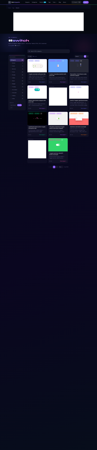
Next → (60, 167)
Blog (60, 2)
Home (9, 8)
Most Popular (13, 105)
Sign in (85, 2)
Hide (30, 56)
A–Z (11, 107)
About (64, 2)
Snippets (27, 2)
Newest (19, 105)
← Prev (50, 167)
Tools (54, 2)
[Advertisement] (48, 21)
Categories (34, 2)
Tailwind (42, 2)
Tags (49, 2)
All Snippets (17, 60)
